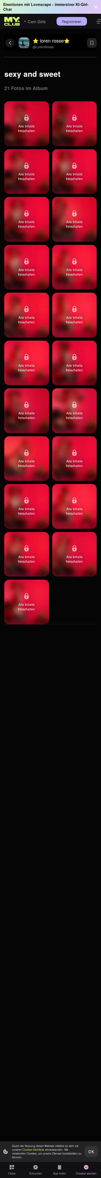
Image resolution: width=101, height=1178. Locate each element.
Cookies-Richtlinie (33, 1150)
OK (91, 1151)
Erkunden (35, 1173)
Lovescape (41, 4)
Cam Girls (37, 21)
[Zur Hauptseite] (12, 21)
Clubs (12, 1173)
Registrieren (71, 21)
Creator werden (86, 1173)
